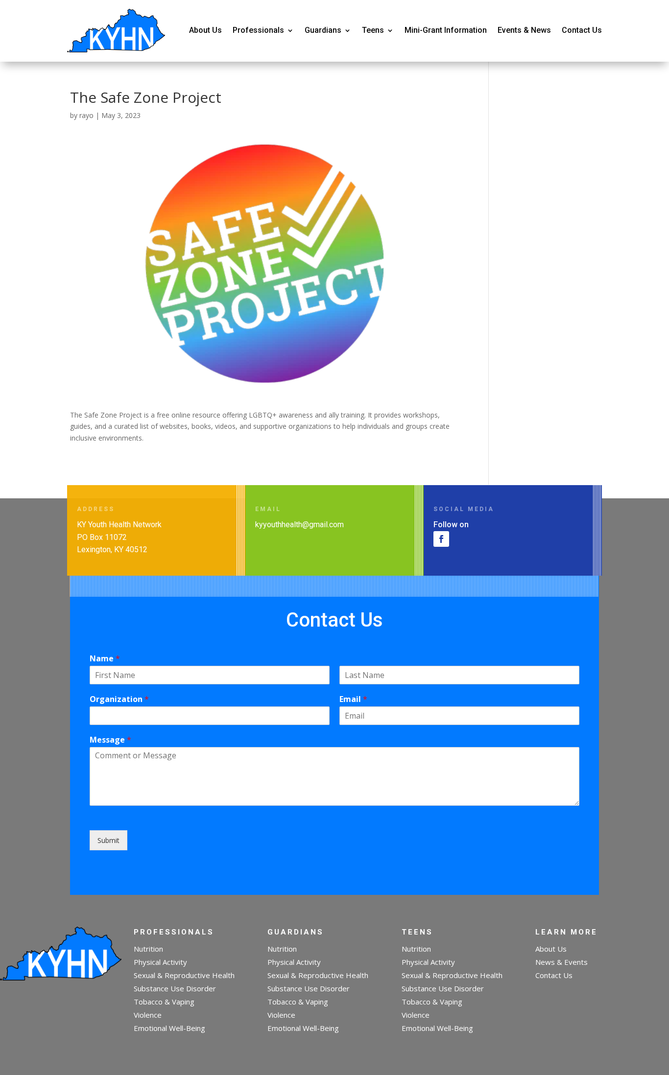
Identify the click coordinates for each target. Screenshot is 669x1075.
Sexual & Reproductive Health (184, 975)
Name (105, 659)
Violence (148, 1015)
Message (110, 740)
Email (353, 699)
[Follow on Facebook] (441, 539)
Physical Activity (160, 962)
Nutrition (148, 949)
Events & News (524, 30)
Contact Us (582, 30)
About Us (205, 30)
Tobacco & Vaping (164, 1001)
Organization (119, 699)
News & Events (561, 962)
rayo (86, 115)
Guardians (323, 30)
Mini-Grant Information (446, 30)
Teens (373, 30)
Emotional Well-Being (169, 1028)
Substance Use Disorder (175, 988)
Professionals (258, 30)
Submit (108, 840)
